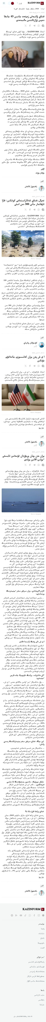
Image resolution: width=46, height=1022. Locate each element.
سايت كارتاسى (39, 995)
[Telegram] (34, 26)
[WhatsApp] (38, 26)
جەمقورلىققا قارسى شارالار (35, 976)
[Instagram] (43, 26)
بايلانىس (41, 1000)
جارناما (42, 1005)
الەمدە (42, 948)
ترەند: (42, 9)
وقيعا (27, 9)
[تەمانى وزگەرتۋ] (11, 3)
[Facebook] (30, 26)
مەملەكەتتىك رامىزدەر (37, 972)
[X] (25, 26)
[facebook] (34, 915)
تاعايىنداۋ (22, 9)
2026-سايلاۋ (35, 9)
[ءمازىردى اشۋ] (4, 3)
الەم (42, 181)
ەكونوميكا (41, 943)
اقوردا (16, 9)
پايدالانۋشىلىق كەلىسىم (36, 962)
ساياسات (41, 934)
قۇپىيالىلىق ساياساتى (37, 967)
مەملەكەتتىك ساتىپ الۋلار (35, 981)
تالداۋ (42, 938)
